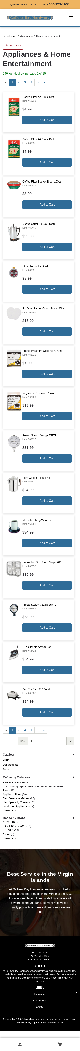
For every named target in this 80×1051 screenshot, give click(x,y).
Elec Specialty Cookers (16, 802)
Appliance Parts (12, 794)
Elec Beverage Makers (16, 798)
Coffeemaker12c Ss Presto (38, 223)
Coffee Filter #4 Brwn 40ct (38, 139)
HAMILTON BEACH (14, 826)
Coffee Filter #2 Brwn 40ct (38, 96)
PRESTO (8, 830)
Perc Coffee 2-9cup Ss (36, 477)
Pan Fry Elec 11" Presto (36, 689)
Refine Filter (13, 45)
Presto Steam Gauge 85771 (39, 435)
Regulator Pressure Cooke (38, 393)
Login (6, 759)
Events (39, 1007)
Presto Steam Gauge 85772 (39, 604)
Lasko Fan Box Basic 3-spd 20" (41, 562)
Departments (10, 36)
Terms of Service (68, 1019)
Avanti (6, 834)
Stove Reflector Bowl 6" (36, 266)
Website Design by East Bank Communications (40, 1022)
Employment (39, 1000)
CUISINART (10, 822)
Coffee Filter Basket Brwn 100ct (41, 181)
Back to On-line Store (15, 782)
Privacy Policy (53, 1019)
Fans (6, 790)
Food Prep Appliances (16, 806)
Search (7, 769)
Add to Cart (47, 119)
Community (39, 994)
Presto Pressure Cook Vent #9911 (43, 350)
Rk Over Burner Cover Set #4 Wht (43, 308)
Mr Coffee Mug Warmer (36, 520)
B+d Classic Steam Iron (36, 646)
